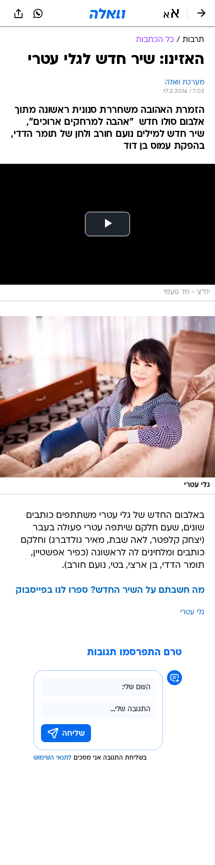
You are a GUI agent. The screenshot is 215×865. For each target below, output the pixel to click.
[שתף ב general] (18, 13)
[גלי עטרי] (107, 405)
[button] (171, 13)
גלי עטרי (192, 612)
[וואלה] (108, 13)
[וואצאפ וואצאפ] (38, 13)
